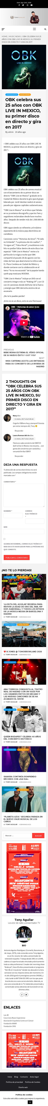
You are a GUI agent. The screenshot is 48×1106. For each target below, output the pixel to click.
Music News (24, 94)
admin (11, 132)
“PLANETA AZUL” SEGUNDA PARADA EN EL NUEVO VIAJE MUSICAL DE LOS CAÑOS (23, 819)
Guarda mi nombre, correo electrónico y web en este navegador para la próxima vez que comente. (24, 547)
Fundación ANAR (10, 1023)
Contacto (24, 1077)
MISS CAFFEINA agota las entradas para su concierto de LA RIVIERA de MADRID (24, 362)
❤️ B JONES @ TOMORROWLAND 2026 (23, 652)
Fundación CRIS (10, 1026)
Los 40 (6, 1015)
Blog (16, 1077)
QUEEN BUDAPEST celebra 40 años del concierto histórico (22, 738)
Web (5, 527)
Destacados (12, 94)
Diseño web (23, 1087)
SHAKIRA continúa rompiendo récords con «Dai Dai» (20, 778)
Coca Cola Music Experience (14, 1018)
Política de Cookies (32, 1082)
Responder (19, 431)
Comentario (10, 481)
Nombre (8, 511)
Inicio (10, 1077)
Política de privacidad (14, 1082)
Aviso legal (34, 1077)
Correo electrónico (31, 514)
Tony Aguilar (12, 617)
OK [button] (30, 1102)
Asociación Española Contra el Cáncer (19, 1020)
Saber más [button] (21, 1102)
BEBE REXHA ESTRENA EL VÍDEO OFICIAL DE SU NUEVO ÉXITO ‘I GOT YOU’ (24, 352)
